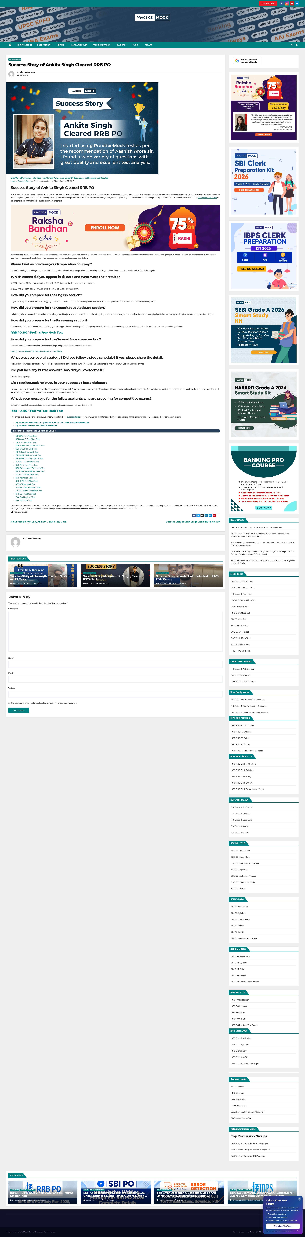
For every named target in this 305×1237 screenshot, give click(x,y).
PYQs (135, 45)
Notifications (24, 45)
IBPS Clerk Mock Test (240, 613)
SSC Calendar (237, 1087)
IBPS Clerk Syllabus (240, 1045)
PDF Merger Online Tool (241, 1118)
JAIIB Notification (238, 1099)
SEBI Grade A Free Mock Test (28, 488)
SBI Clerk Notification (240, 956)
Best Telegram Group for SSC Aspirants (248, 1156)
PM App (148, 45)
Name (11, 658)
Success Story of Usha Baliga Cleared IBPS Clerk (192, 521)
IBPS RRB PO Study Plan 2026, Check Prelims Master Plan (257, 527)
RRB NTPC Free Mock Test (27, 462)
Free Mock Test (268, 3)
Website (11, 688)
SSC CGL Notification (240, 851)
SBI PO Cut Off (237, 932)
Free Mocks (250, 1232)
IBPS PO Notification (240, 1000)
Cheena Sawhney (27, 72)
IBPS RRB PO (15, 1189)
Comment (13, 609)
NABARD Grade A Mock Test (243, 600)
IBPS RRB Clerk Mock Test (243, 588)
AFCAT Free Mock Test (25, 484)
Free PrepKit (44, 45)
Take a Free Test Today (283, 1226)
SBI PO (86, 1189)
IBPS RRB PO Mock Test (242, 581)
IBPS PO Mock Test (239, 607)
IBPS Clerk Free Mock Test (26, 452)
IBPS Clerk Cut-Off (239, 1057)
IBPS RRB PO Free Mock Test (28, 455)
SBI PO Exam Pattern (240, 919)
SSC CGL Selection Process (243, 876)
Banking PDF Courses (241, 675)
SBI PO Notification (239, 907)
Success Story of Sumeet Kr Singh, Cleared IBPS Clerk (112, 577)
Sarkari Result (79, 45)
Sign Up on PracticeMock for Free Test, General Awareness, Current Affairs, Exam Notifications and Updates (59, 178)
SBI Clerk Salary (238, 969)
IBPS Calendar (237, 1093)
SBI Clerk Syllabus (239, 963)
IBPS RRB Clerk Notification (243, 764)
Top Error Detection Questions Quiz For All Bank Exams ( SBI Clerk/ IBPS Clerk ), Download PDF (186, 1196)
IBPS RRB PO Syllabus (241, 732)
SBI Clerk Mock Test (240, 626)
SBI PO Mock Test (239, 619)
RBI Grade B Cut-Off (240, 833)
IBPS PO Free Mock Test (25, 436)
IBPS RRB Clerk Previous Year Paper (247, 789)
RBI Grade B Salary (240, 826)
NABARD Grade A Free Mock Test (29, 446)
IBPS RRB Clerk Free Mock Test (29, 459)
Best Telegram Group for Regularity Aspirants (250, 1150)
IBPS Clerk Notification (241, 1038)
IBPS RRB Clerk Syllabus (242, 770)
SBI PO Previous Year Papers (244, 938)
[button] (292, 45)
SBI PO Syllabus (238, 913)
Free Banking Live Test (25, 497)
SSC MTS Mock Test (240, 645)
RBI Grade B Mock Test (241, 594)
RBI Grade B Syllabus (241, 814)
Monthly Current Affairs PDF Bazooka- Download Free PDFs (36, 351)
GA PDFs (121, 45)
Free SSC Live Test (23, 500)
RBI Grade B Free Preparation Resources (249, 706)
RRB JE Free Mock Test (25, 494)
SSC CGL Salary (238, 889)
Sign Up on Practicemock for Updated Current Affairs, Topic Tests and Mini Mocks (52, 423)
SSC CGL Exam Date (240, 857)
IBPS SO (233, 1189)
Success (22, 181)
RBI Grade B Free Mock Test (27, 439)
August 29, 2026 (19, 1200)
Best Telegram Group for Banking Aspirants (249, 1143)
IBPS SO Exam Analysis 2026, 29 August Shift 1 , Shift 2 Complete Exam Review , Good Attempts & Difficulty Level (262, 1196)
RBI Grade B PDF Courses (242, 669)
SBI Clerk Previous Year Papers (245, 982)
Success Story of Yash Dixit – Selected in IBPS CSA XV (187, 577)
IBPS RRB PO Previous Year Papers (247, 751)
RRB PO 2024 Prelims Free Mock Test (37, 332)
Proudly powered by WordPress (17, 1232)
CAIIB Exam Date (238, 1106)
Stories (29, 181)
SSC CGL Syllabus (239, 870)
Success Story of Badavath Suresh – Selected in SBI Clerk (41, 577)
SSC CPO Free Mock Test (26, 481)
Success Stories (15, 59)
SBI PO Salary (237, 926)
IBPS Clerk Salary (239, 1051)
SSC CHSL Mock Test (240, 638)
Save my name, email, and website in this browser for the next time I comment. (44, 703)
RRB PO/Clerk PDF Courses (243, 682)
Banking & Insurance (28, 1189)
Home (13, 181)
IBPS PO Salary (238, 1013)
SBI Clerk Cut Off (238, 975)
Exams (61, 45)
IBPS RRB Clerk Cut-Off (241, 783)
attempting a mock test (207, 198)
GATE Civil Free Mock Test (26, 475)
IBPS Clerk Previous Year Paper (245, 1064)
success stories (73, 417)
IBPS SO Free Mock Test (25, 442)
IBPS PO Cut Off (238, 1019)
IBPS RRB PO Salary (240, 738)
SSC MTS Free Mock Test (26, 465)
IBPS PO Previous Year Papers (244, 1025)
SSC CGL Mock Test (240, 632)
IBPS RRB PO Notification (242, 726)
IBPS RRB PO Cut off (240, 744)
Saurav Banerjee (34, 583)
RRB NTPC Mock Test (240, 651)
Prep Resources (101, 45)
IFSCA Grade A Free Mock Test (28, 491)
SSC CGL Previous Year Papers (245, 863)
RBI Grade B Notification (241, 807)
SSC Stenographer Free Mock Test (30, 468)
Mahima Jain (104, 583)
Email (11, 673)
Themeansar (51, 1232)
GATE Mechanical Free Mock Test (29, 471)
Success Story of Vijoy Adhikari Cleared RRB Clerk (39, 521)
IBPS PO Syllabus (239, 1006)
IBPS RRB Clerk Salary (241, 777)
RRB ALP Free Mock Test (26, 478)
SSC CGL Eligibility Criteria (243, 882)
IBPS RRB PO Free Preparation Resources (250, 712)
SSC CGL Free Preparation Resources (248, 700)
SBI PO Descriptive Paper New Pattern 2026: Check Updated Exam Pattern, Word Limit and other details (115, 1196)
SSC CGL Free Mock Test (26, 449)
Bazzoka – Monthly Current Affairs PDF (248, 1112)
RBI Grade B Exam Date (242, 820)
